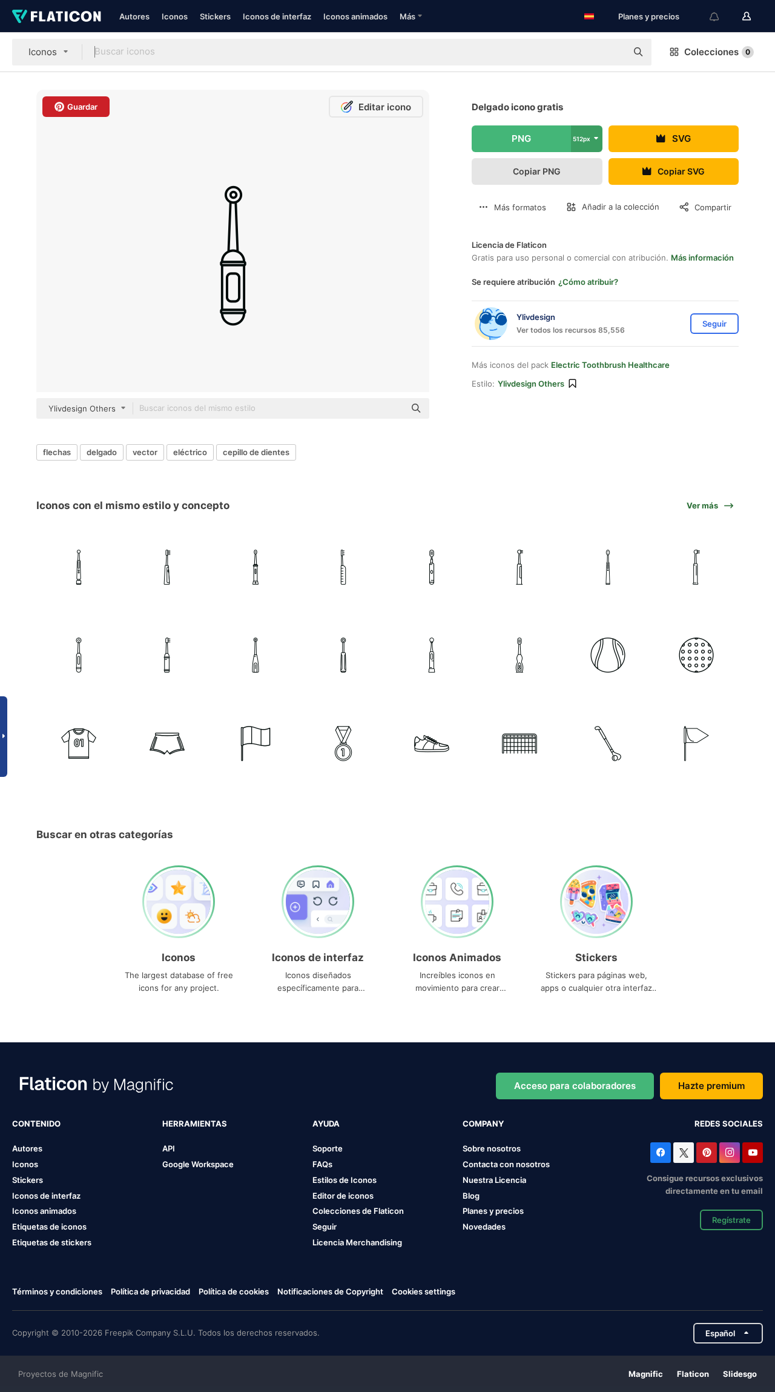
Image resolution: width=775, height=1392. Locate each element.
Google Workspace (198, 1164)
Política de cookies (234, 1291)
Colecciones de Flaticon (358, 1211)
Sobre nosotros (492, 1148)
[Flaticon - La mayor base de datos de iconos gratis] (56, 16)
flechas (57, 452)
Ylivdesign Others (531, 383)
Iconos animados (355, 16)
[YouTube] (752, 1152)
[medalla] (344, 744)
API (168, 1148)
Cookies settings (423, 1291)
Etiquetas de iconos (49, 1226)
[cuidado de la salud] (79, 567)
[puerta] (520, 744)
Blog (471, 1196)
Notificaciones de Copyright (330, 1291)
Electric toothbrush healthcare (610, 365)
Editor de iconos (343, 1196)
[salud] (432, 655)
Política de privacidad (150, 1291)
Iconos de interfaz (277, 16)
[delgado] (167, 567)
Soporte (327, 1148)
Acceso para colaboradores (575, 1085)
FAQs (322, 1164)
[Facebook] (660, 1152)
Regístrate (731, 1220)
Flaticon (693, 1374)
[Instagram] (729, 1152)
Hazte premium (711, 1085)
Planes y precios (648, 16)
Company (483, 1123)
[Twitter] (683, 1152)
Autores (134, 16)
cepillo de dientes (256, 452)
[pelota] (608, 655)
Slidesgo (740, 1374)
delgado (102, 452)
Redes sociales (728, 1123)
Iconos (175, 16)
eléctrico (190, 452)
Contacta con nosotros (506, 1164)
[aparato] (344, 655)
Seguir (324, 1226)
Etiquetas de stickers (51, 1242)
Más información (702, 257)
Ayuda (326, 1123)
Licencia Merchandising (357, 1242)
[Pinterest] (706, 1152)
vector (145, 452)
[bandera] (255, 744)
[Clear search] (611, 52)
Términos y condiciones (57, 1291)
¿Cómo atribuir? (588, 282)
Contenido (36, 1123)
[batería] (167, 655)
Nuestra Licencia (494, 1180)
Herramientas (194, 1123)
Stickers (215, 16)
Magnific (645, 1374)
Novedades (484, 1226)
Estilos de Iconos (344, 1180)
